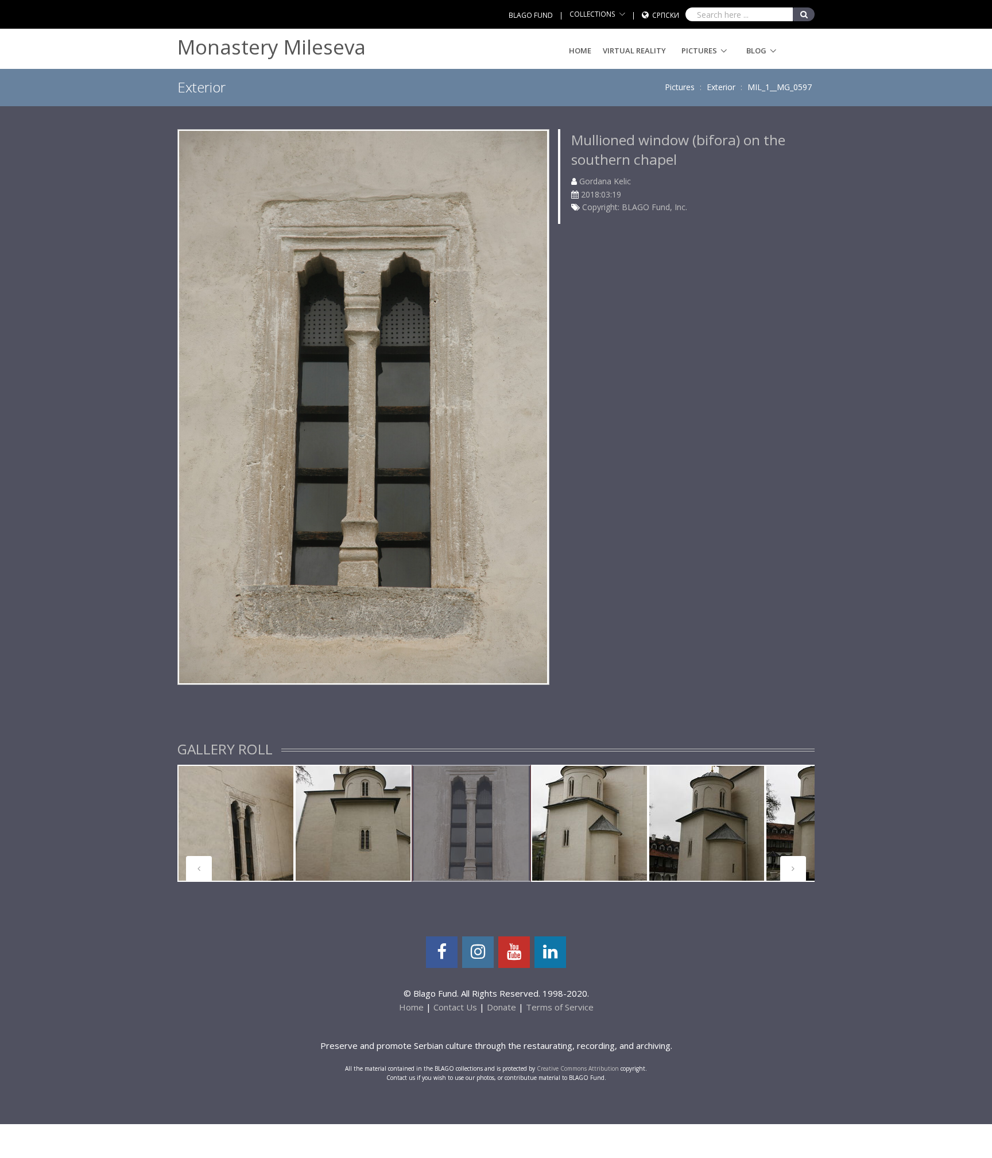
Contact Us (455, 1007)
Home (580, 50)
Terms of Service (560, 1007)
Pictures (699, 50)
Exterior (721, 87)
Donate (501, 1007)
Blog (756, 50)
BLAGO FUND (531, 15)
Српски (665, 15)
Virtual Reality (634, 50)
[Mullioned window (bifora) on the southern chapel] (363, 405)
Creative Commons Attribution (578, 1068)
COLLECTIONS (592, 14)
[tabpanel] (235, 823)
